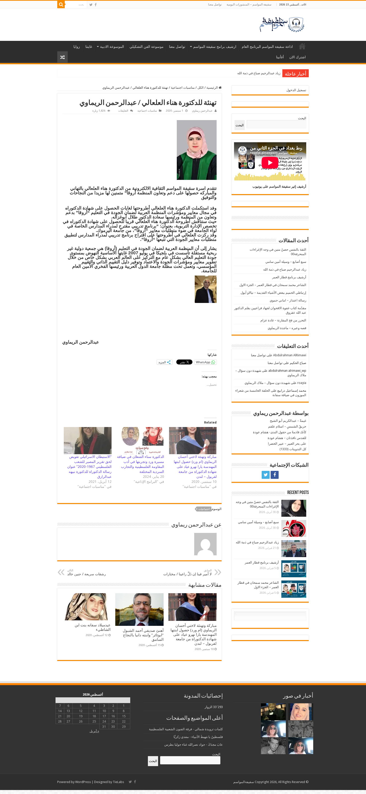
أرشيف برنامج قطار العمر (263, 73)
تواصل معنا (215, 4)
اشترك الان (297, 57)
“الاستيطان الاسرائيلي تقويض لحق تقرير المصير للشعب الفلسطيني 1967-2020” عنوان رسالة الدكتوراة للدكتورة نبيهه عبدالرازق (89, 467)
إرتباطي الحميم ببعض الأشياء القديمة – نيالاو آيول (273, 292)
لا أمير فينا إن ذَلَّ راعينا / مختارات (187, 572)
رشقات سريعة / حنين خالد (86, 572)
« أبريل (94, 731)
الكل (200, 87)
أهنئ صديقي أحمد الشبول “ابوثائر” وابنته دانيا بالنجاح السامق (143, 635)
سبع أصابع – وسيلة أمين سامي (285, 262)
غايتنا (88, 47)
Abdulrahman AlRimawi (289, 355)
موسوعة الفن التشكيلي (146, 47)
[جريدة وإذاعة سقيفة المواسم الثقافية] (281, 24)
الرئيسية (302, 46)
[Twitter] (91, 5)
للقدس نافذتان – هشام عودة (287, 438)
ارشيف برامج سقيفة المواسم (214, 47)
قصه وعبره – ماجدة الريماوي (287, 328)
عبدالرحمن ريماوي (202, 110)
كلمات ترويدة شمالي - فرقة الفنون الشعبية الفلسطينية (186, 729)
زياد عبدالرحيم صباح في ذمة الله (284, 269)
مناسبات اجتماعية (183, 87)
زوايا (76, 47)
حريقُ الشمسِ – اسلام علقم (287, 426)
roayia (301, 383)
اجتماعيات (204, 509)
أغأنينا (280, 57)
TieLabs (118, 782)
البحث (302, 118)
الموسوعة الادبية (112, 47)
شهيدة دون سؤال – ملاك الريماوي (267, 383)
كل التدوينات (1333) (293, 449)
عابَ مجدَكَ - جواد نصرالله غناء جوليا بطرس (193, 744)
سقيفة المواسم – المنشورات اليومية (249, 4)
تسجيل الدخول (296, 90)
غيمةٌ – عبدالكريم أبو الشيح (288, 421)
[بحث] (61, 4)
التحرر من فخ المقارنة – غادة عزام (283, 320)
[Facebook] (95, 5)
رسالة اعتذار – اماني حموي (288, 300)
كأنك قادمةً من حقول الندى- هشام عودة (279, 432)
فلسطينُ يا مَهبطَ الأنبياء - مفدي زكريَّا (198, 737)
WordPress (83, 782)
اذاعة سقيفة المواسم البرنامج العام (267, 47)
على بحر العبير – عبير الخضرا (287, 443)
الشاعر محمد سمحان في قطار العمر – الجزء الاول (272, 285)
